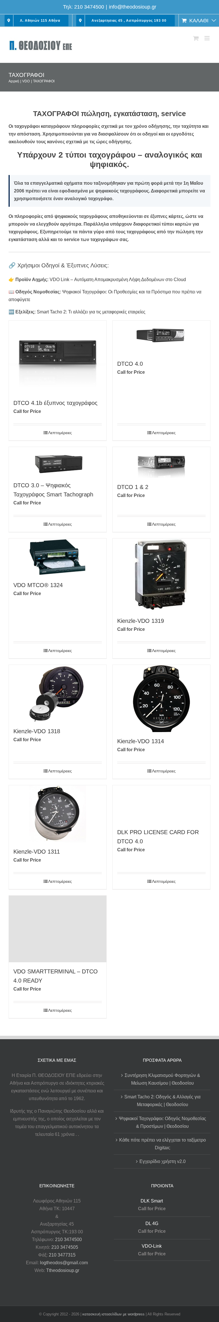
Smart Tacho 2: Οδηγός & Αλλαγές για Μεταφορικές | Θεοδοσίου (162, 1100)
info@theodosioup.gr (132, 7)
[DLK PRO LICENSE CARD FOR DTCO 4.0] (161, 804)
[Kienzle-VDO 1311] (57, 813)
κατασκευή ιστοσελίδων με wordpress (113, 1314)
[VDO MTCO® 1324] (57, 557)
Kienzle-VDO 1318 (36, 731)
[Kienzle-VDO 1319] (161, 575)
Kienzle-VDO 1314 (140, 741)
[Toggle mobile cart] (196, 38)
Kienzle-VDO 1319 (140, 621)
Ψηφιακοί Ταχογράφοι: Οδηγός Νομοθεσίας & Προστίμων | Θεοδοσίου (162, 1122)
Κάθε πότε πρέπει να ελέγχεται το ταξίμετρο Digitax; (162, 1144)
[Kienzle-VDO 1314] (161, 698)
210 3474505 (64, 1247)
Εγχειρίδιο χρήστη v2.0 (162, 1161)
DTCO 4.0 (130, 364)
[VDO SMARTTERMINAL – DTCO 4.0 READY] (57, 929)
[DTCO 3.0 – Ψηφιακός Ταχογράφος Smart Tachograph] (57, 461)
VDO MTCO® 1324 (38, 585)
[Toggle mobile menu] (207, 38)
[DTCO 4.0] (161, 338)
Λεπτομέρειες (60, 432)
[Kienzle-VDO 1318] (57, 693)
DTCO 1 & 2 (132, 487)
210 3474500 (89, 7)
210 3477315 (62, 1255)
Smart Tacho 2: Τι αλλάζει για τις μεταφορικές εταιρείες (91, 311)
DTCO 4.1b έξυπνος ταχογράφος (55, 403)
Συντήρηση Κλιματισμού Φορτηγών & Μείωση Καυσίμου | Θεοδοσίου (162, 1079)
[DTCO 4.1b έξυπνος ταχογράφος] (57, 357)
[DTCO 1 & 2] (161, 462)
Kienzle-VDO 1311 (36, 851)
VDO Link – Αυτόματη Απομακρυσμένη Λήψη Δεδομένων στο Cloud (118, 279)
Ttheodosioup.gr (62, 1270)
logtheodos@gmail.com (64, 1262)
